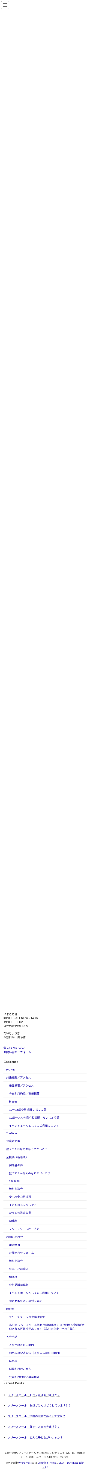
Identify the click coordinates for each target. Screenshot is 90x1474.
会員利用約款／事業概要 (24, 1093)
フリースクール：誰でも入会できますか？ (34, 1426)
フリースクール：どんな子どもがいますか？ (35, 1437)
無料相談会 (16, 1188)
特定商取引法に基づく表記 (25, 1301)
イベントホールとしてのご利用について (34, 1125)
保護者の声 (13, 1141)
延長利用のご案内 (20, 1369)
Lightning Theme (46, 1462)
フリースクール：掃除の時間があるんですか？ (36, 1416)
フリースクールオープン (24, 1229)
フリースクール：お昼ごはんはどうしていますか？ (39, 1405)
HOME (10, 1069)
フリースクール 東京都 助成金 (27, 1317)
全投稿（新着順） (17, 1157)
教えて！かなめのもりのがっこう (27, 1149)
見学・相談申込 (18, 1269)
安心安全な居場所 (20, 1197)
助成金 (13, 1220)
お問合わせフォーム (21, 1253)
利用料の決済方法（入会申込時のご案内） (35, 1353)
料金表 (13, 1101)
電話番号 (14, 1244)
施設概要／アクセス (18, 1077)
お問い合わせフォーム (17, 1052)
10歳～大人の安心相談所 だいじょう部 (34, 1117)
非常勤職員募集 (18, 1285)
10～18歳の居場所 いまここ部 (27, 1109)
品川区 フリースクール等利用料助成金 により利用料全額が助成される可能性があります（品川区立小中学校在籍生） (46, 1327)
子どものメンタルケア (23, 1204)
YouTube (11, 1133)
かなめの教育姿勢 (20, 1212)
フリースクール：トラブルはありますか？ (34, 1395)
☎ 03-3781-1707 (14, 1047)
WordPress (25, 1462)
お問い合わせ (14, 1237)
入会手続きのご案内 (21, 1345)
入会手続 (11, 1337)
